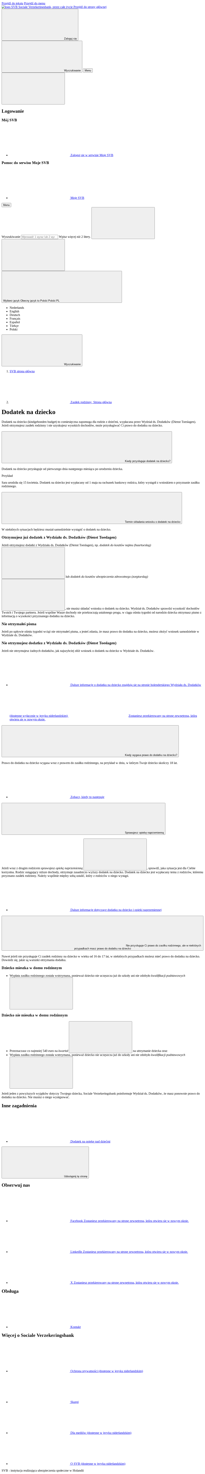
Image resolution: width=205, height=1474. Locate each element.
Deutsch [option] (15, 315)
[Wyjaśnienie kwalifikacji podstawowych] (41, 993)
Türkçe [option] (14, 325)
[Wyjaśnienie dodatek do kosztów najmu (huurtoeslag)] (33, 563)
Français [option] (15, 318)
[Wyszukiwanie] (123, 223)
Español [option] (15, 322)
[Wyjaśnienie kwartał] (100, 1037)
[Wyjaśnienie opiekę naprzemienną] (115, 854)
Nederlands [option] (17, 307)
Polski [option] (13, 329)
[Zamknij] (33, 88)
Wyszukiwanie (11, 236)
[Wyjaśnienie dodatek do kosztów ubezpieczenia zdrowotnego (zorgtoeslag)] (33, 595)
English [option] (14, 311)
